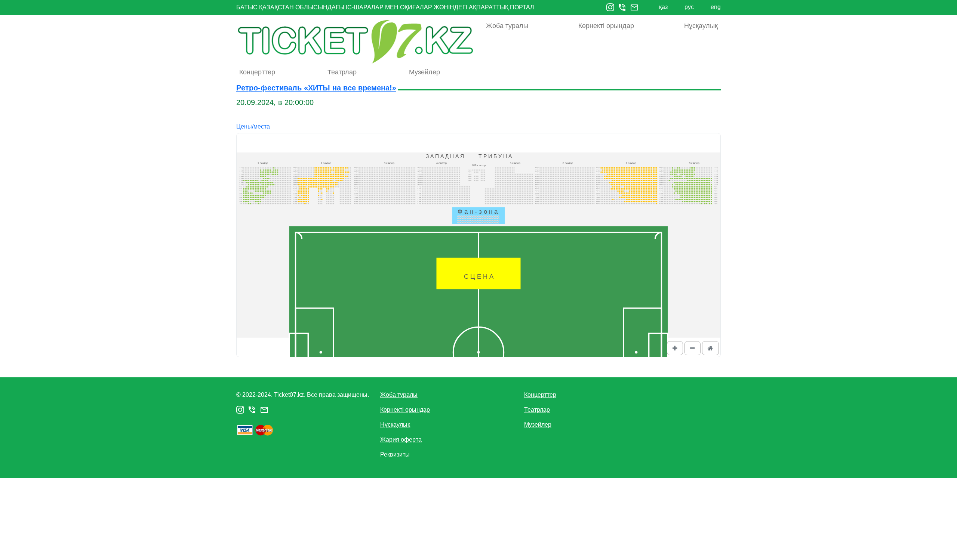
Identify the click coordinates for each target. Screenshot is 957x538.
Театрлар (342, 72)
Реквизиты (395, 454)
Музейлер (424, 72)
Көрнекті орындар (606, 26)
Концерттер (257, 72)
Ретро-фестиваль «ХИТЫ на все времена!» (316, 88)
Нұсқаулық (701, 26)
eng (716, 7)
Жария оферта (401, 439)
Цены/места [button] (253, 126)
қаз (663, 7)
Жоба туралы (507, 26)
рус (689, 7)
